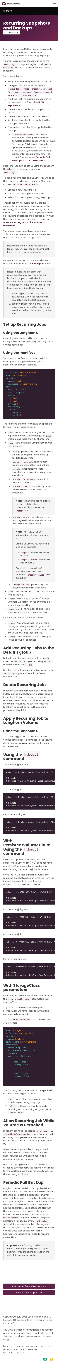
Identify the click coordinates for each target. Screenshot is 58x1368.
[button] (54, 3)
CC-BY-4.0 (8, 1323)
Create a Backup (35, 160)
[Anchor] (48, 324)
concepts (37, 263)
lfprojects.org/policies (14, 1352)
